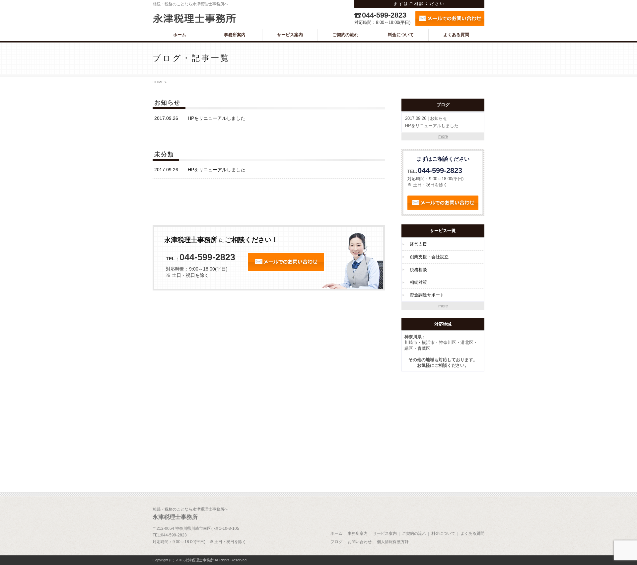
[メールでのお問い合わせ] (449, 18)
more (443, 136)
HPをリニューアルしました (432, 122)
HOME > (160, 82)
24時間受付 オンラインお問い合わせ (286, 262)
